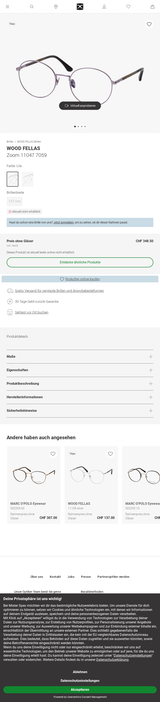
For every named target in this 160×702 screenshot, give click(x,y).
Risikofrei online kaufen (82, 279)
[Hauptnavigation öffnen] (7, 7)
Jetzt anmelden (64, 222)
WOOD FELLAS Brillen (29, 141)
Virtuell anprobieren (83, 105)
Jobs (71, 576)
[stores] (56, 6)
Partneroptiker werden (114, 576)
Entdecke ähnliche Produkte (80, 262)
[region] (80, 486)
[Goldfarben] (27, 179)
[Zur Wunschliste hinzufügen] (149, 24)
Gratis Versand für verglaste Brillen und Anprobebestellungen (59, 290)
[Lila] (12, 179)
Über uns (37, 576)
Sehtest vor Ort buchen (31, 312)
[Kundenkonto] (104, 6)
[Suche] (32, 7)
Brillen (10, 141)
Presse (86, 576)
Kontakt (55, 576)
